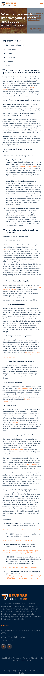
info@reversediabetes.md (13, 637)
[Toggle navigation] (41, 4)
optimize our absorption (27, 166)
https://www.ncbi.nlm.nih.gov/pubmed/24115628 (19, 567)
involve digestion (17, 450)
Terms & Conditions (26, 670)
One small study (18, 422)
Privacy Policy (9, 670)
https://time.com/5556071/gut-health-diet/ (17, 540)
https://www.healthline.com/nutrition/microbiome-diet (22, 530)
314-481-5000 (7, 641)
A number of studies (25, 388)
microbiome (31, 464)
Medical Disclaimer (22, 661)
